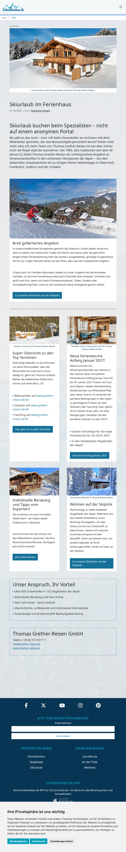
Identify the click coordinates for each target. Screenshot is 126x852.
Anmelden (64, 736)
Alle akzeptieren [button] (18, 841)
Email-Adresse (63, 723)
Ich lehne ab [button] (38, 841)
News (14, 17)
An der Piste (89, 762)
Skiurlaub (36, 767)
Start (4, 17)
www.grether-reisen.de (26, 648)
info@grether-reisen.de (26, 644)
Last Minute (89, 756)
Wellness (89, 767)
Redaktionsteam (40, 110)
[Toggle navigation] (120, 7)
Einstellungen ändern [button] (61, 841)
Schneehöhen (36, 756)
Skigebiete (36, 762)
